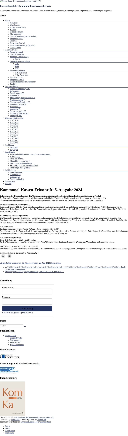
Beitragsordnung (16, 32)
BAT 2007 (14, 140)
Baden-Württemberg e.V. (20, 89)
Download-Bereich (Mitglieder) (22, 45)
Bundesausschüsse (17, 70)
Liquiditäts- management (20, 161)
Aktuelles (14, 23)
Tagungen (14, 150)
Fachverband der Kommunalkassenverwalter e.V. (25, 6)
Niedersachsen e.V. (17, 100)
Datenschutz (10, 431)
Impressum (9, 433)
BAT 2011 (14, 136)
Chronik (13, 41)
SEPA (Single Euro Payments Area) (24, 165)
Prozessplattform (16, 159)
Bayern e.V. (14, 91)
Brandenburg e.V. (17, 93)
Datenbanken (15, 175)
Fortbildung (9, 145)
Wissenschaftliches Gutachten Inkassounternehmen (30, 154)
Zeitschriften (15, 177)
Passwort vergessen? (11, 312)
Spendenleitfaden (17, 179)
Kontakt (8, 184)
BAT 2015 (14, 131)
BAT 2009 (14, 138)
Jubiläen (13, 84)
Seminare (13, 147)
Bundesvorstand (16, 52)
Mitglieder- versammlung (20, 61)
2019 (17, 64)
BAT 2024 (14, 122)
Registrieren (27, 312)
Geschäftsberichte (17, 54)
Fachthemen (10, 152)
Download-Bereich (17, 43)
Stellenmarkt (10, 181)
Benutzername (8, 288)
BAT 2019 (14, 127)
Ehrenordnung (15, 34)
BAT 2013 (14, 134)
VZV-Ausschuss (21, 75)
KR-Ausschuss (21, 73)
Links (7, 428)
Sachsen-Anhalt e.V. (18, 111)
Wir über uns (15, 25)
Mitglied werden (16, 38)
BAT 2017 (14, 129)
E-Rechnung (15, 156)
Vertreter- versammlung (19, 57)
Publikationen (10, 170)
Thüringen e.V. (16, 116)
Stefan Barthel (5, 263)
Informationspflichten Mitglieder (23, 82)
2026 (17, 68)
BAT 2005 (14, 143)
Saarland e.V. (15, 107)
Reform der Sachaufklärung (21, 163)
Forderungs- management (20, 168)
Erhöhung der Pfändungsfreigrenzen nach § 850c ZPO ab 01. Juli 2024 (34, 272)
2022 (17, 66)
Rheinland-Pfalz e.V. (18, 104)
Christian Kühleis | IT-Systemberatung (36, 422)
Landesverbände (11, 86)
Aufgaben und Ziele (18, 27)
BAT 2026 (14, 120)
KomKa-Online (16, 77)
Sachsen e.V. (15, 109)
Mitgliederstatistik (17, 79)
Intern (17, 59)
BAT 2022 (14, 125)
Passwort (6, 297)
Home (7, 20)
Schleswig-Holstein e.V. (19, 113)
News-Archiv (15, 47)
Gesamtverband (11, 50)
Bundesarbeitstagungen (14, 118)
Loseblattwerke (16, 172)
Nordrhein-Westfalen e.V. (20, 102)
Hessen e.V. (14, 95)
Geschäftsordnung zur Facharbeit (23, 36)
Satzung (13, 29)
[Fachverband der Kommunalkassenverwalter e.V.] (20, 1)
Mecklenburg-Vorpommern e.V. (22, 98)
